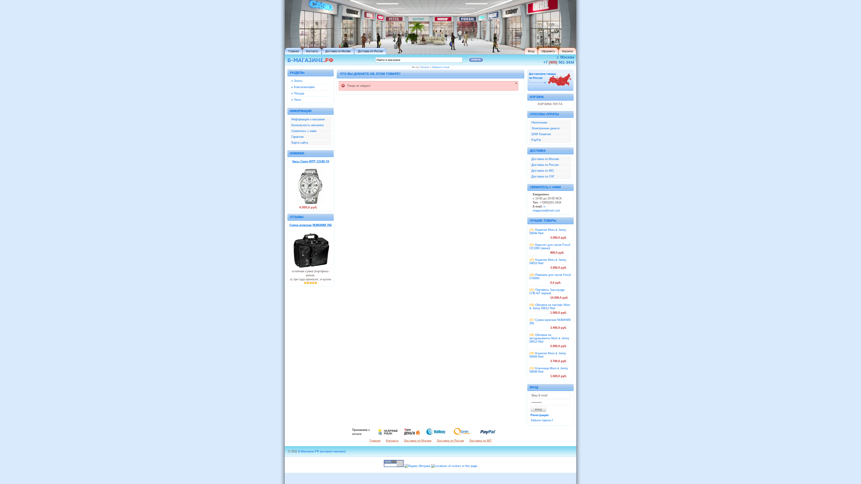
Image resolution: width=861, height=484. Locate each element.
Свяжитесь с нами (303, 131)
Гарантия (297, 136)
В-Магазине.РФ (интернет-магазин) (322, 451)
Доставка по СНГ (542, 176)
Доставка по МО (542, 170)
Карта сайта (299, 142)
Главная (375, 440)
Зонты (298, 80)
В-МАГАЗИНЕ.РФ (310, 60)
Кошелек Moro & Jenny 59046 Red (547, 231)
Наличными (539, 122)
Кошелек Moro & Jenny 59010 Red (547, 261)
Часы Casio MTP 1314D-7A (310, 161)
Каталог (425, 67)
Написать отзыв (440, 67)
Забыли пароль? (542, 420)
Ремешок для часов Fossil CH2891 (550, 276)
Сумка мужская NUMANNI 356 (310, 225)
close (516, 83)
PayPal (536, 140)
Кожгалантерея (304, 87)
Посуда (299, 93)
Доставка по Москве (545, 159)
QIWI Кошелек (541, 134)
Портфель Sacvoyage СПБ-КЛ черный (547, 291)
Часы (297, 99)
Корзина (537, 97)
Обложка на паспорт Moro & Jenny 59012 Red (549, 306)
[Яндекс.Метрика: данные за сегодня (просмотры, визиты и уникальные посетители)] (417, 466)
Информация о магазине (308, 119)
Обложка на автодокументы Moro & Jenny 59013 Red (549, 338)
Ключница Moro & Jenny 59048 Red (548, 370)
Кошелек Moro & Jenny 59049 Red (547, 355)
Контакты (392, 440)
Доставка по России (545, 164)
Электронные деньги (545, 128)
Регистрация (540, 415)
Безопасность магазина (307, 125)
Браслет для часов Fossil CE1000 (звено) (549, 246)
